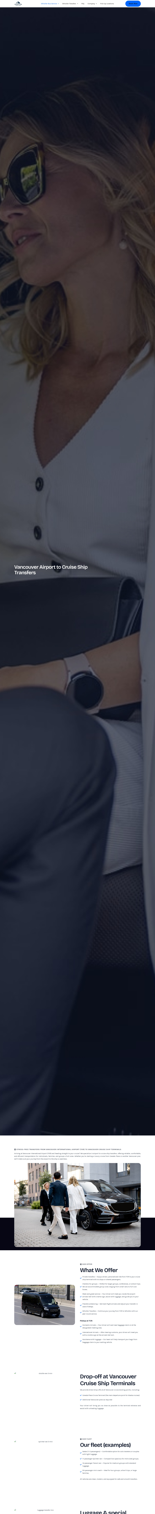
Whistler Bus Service (49, 4)
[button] (58, 3)
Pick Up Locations (107, 4)
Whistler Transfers (69, 4)
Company (91, 4)
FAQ (82, 4)
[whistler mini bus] (18, 4)
